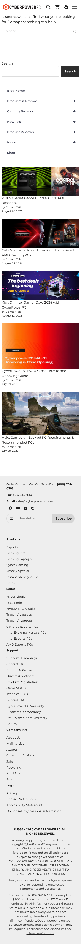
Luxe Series (14, 602)
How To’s (41, 121)
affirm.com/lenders (22, 920)
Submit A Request (20, 670)
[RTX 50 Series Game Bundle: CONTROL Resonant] (40, 181)
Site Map (13, 773)
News (41, 142)
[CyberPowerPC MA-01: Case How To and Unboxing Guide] (40, 346)
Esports (12, 547)
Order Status (16, 688)
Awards (12, 749)
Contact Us (14, 664)
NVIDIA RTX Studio (20, 608)
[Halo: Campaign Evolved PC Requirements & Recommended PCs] (40, 413)
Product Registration (22, 682)
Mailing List (15, 743)
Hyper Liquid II (17, 596)
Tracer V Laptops (19, 614)
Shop (11, 153)
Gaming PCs (15, 553)
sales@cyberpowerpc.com (34, 501)
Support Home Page (21, 658)
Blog (9, 779)
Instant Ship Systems (22, 577)
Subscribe (64, 518)
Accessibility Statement (24, 805)
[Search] (74, 31)
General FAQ (15, 700)
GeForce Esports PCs (22, 626)
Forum (11, 724)
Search (7, 63)
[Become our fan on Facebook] (10, 508)
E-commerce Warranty (23, 712)
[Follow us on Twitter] (25, 508)
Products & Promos (41, 101)
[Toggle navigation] (74, 7)
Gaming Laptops (19, 559)
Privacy (12, 793)
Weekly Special (17, 571)
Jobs (9, 761)
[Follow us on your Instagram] (32, 508)
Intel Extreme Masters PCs (26, 632)
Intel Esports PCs (19, 638)
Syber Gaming (17, 565)
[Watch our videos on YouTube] (18, 508)
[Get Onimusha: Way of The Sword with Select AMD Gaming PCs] (40, 233)
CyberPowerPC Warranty (25, 706)
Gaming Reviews (41, 111)
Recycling (13, 767)
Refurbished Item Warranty (26, 718)
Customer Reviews (20, 755)
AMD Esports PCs (19, 644)
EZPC (10, 583)
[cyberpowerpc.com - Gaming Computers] (22, 7)
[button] (48, 7)
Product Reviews (41, 132)
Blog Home (16, 91)
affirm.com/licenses (40, 933)
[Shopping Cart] (57, 7)
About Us (13, 737)
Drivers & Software (20, 676)
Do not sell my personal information (33, 811)
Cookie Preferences (21, 799)
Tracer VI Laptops (19, 620)
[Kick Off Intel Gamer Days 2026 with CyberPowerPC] (40, 285)
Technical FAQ (17, 694)
